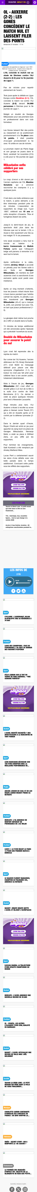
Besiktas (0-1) (22, 98)
